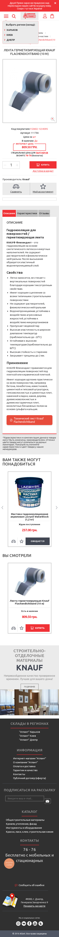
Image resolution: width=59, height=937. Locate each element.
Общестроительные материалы (25, 819)
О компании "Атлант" (25, 762)
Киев (9, 35)
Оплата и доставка (24, 766)
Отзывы (44, 213)
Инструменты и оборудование (24, 827)
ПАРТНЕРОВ (42, 153)
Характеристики (27, 213)
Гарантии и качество (25, 770)
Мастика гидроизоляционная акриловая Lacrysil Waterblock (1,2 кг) (29, 517)
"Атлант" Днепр (28, 739)
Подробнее (29, 687)
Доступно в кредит (43, 171)
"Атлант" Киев (27, 735)
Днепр (10, 40)
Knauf (26, 179)
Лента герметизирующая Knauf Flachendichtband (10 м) (29, 602)
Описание (9, 213)
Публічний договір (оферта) (29, 778)
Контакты (19, 774)
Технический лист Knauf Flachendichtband (27, 420)
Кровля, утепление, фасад (21, 823)
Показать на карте (34, 906)
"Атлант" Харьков (29, 731)
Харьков (12, 30)
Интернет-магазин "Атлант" (29, 758)
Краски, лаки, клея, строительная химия (29, 831)
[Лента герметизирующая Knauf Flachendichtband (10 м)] (29, 91)
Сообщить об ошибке (31, 885)
